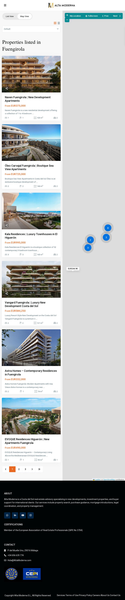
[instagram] (30, 515)
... (33, 113)
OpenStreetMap (109, 479)
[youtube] (23, 515)
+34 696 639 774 (16, 555)
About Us (105, 595)
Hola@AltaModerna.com (19, 560)
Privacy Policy (85, 595)
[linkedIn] (15, 515)
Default (7, 29)
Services (61, 595)
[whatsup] (7, 515)
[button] (107, 238)
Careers (96, 595)
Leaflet (97, 479)
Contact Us (115, 595)
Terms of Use (72, 595)
